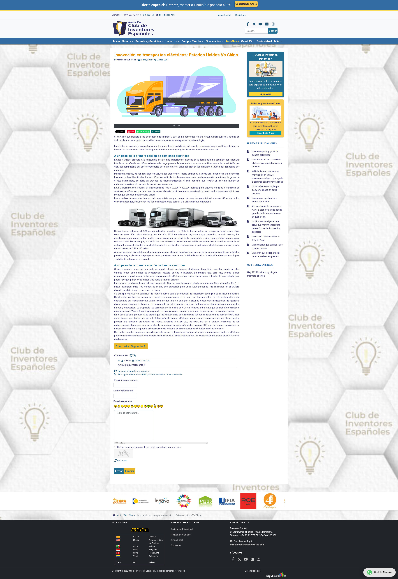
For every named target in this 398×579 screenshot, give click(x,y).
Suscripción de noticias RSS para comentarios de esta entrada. (149, 374)
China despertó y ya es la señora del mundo (265, 153)
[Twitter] (254, 24)
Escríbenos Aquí (167, 15)
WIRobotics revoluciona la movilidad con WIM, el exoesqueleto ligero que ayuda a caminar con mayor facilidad (267, 176)
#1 (119, 361)
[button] (127, 41)
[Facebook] (247, 24)
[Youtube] (260, 24)
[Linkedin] (266, 24)
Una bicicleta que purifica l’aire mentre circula (267, 246)
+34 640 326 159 (146, 15)
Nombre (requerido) (123, 390)
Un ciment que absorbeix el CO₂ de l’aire (266, 238)
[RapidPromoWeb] (276, 575)
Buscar (273, 30)
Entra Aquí (265, 94)
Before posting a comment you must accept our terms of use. (149, 447)
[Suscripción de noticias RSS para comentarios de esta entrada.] (135, 355)
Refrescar (122, 460)
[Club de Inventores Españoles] (133, 28)
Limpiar (129, 471)
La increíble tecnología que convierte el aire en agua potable (265, 190)
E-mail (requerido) (122, 401)
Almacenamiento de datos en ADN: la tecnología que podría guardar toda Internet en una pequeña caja (267, 211)
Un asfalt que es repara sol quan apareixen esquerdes (266, 254)
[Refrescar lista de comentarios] (132, 355)
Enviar (119, 471)
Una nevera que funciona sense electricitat (264, 200)
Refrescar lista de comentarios (133, 371)
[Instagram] (273, 24)
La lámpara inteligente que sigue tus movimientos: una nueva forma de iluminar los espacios (266, 226)
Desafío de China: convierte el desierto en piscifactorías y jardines (267, 163)
